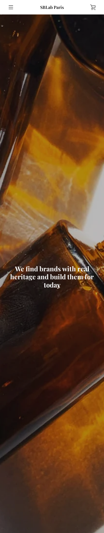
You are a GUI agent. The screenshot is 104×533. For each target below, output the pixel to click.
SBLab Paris (52, 7)
